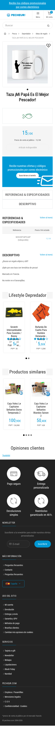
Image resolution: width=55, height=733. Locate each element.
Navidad (8, 674)
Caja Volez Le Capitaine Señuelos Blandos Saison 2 (41, 406)
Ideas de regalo (42, 34)
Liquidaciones (10, 664)
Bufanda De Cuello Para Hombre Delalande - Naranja (41, 330)
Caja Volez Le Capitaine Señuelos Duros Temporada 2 (14, 406)
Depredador (26, 34)
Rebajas (8, 660)
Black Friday (10, 669)
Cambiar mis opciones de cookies (19, 632)
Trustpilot (6, 455)
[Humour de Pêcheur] (27, 116)
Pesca (14, 34)
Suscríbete (42, 544)
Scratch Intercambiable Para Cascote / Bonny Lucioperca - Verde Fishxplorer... (14, 330)
